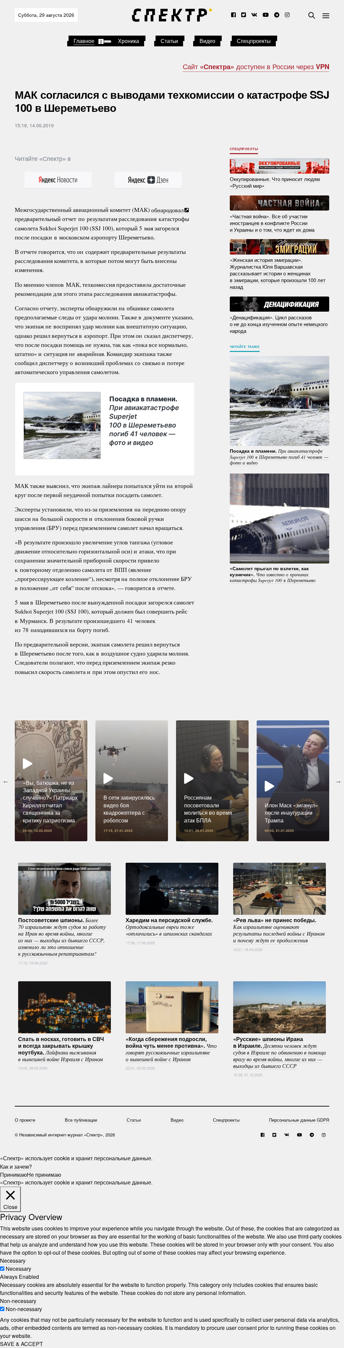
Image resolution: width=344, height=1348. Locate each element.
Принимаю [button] (13, 1174)
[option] (51, 780)
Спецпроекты (254, 41)
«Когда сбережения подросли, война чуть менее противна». (171, 1048)
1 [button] (162, 846)
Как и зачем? (16, 1166)
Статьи (169, 41)
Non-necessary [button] (18, 1301)
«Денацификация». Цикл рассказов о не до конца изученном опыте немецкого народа (279, 323)
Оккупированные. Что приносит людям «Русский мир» (275, 182)
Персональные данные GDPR (299, 1120)
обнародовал (167, 210)
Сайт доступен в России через (256, 66)
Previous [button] (5, 780)
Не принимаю (44, 1174)
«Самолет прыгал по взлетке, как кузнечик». (272, 574)
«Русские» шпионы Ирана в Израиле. (279, 1052)
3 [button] (182, 846)
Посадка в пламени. (144, 421)
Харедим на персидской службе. (169, 926)
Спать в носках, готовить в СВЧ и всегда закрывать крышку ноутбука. (61, 1048)
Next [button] (338, 780)
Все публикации (81, 1120)
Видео (207, 41)
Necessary (18, 1268)
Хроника (128, 41)
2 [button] (172, 846)
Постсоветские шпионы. (62, 936)
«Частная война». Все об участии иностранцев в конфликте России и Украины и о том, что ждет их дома (272, 222)
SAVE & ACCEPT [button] (21, 1344)
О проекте (25, 1120)
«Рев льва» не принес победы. (279, 930)
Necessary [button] (13, 1260)
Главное (84, 41)
